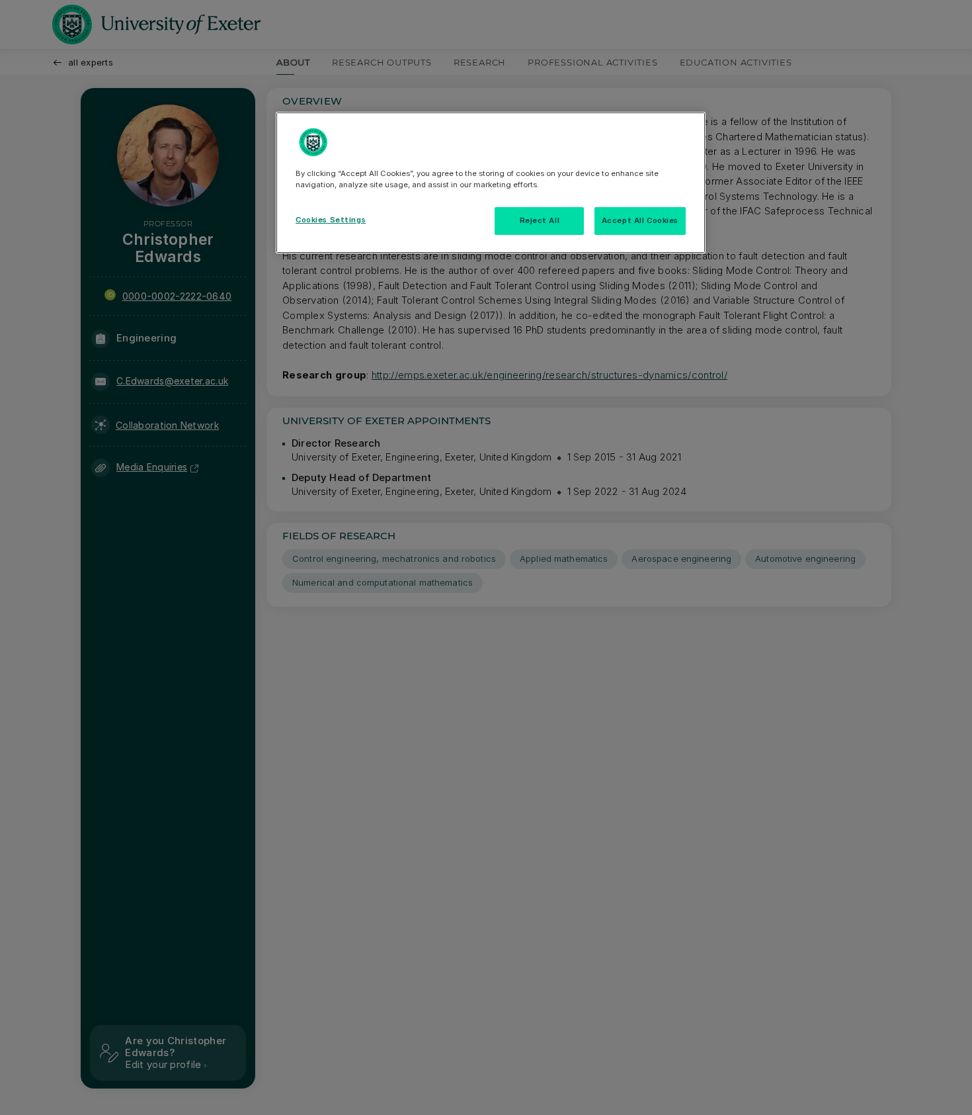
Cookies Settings (331, 219)
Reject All (540, 220)
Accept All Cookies (640, 220)
